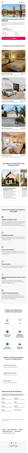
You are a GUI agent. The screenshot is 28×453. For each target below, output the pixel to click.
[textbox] (7, 34)
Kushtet (16, 446)
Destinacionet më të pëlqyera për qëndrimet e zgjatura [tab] (13, 394)
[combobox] (13, 30)
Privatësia (11, 446)
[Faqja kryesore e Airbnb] (3, 2)
